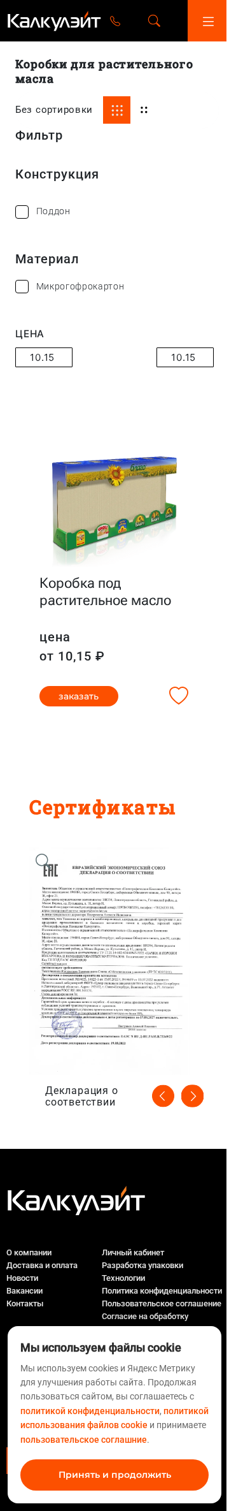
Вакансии (24, 1291)
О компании (29, 1252)
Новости (22, 1278)
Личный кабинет (133, 1252)
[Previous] (163, 1095)
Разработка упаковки (142, 1265)
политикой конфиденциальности (90, 1411)
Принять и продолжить (115, 1474)
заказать (79, 696)
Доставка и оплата (42, 1265)
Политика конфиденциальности (162, 1291)
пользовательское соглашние (83, 1439)
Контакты (24, 1303)
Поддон (53, 211)
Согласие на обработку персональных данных (145, 1322)
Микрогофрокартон (80, 286)
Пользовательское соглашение (161, 1303)
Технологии (123, 1278)
